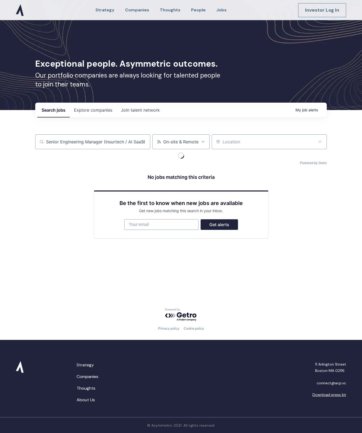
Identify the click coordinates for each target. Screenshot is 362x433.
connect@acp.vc (331, 383)
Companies (87, 376)
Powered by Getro (313, 163)
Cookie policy (194, 328)
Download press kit (329, 394)
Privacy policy (168, 328)
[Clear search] (143, 142)
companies (93, 110)
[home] (20, 10)
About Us (86, 400)
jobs (53, 110)
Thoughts (86, 388)
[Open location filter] (320, 142)
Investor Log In (322, 10)
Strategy (85, 365)
